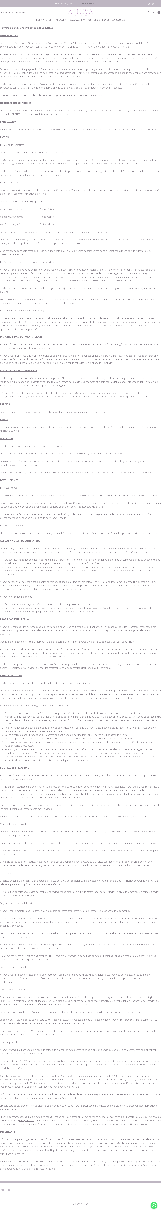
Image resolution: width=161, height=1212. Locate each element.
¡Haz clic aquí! (87, 3)
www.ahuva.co (123, 831)
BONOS (105, 20)
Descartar (152, 3)
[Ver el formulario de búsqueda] (149, 12)
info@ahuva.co (26, 1120)
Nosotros (20, 12)
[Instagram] (9, 1190)
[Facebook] (2, 1190)
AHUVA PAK (61, 20)
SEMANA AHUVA (77, 20)
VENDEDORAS (118, 20)
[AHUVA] (80, 12)
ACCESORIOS (94, 20)
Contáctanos (7, 12)
